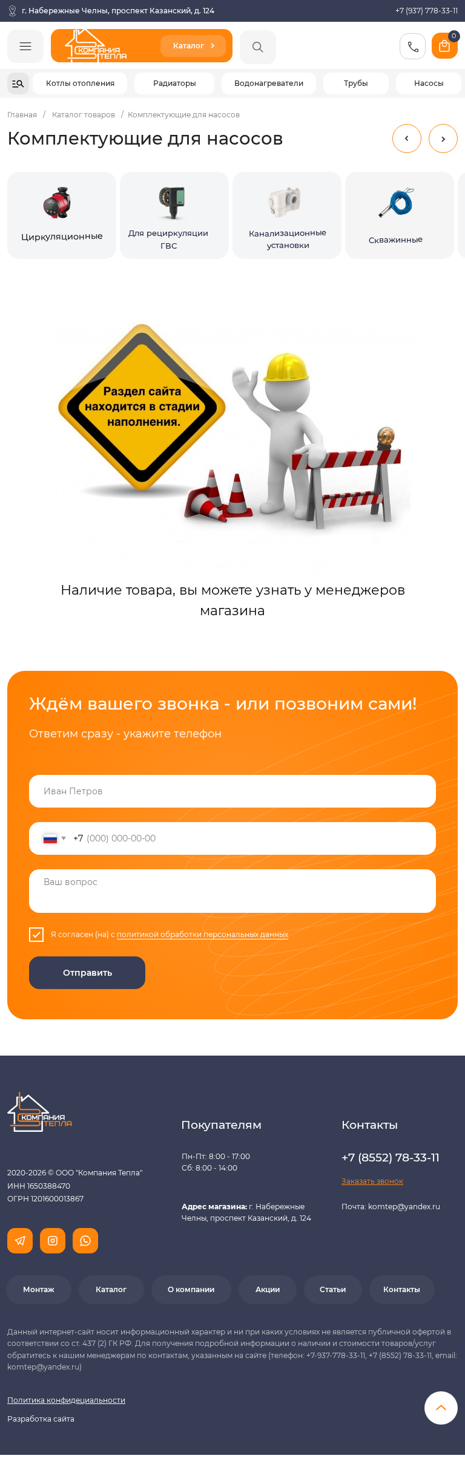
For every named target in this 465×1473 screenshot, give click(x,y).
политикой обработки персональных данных (202, 934)
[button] (372, 1181)
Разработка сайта (40, 1418)
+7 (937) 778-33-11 (426, 10)
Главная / (26, 114)
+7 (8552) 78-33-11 (390, 1157)
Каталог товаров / (88, 114)
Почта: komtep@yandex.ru (390, 1206)
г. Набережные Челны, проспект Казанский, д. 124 (118, 10)
